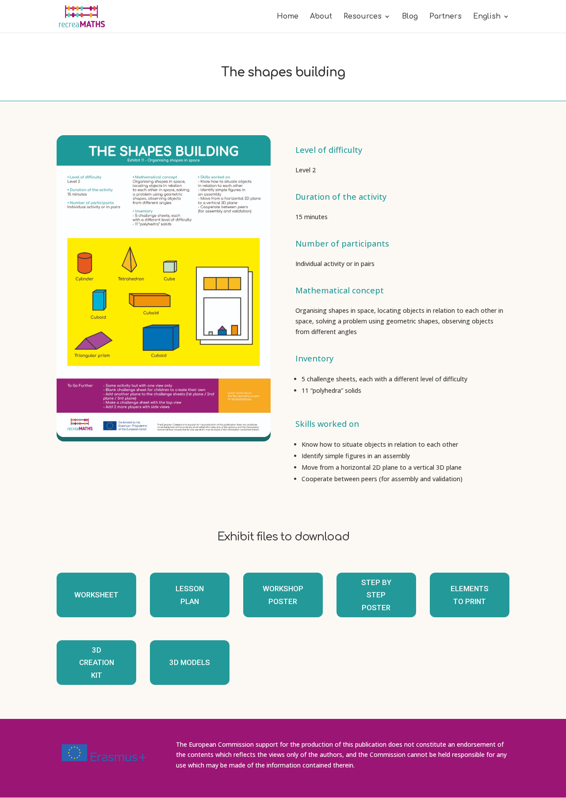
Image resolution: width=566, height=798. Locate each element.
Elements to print (470, 595)
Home (287, 16)
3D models (189, 662)
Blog (410, 16)
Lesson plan (190, 595)
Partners (445, 16)
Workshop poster (283, 595)
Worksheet (96, 594)
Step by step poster (376, 595)
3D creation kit (96, 663)
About (321, 16)
